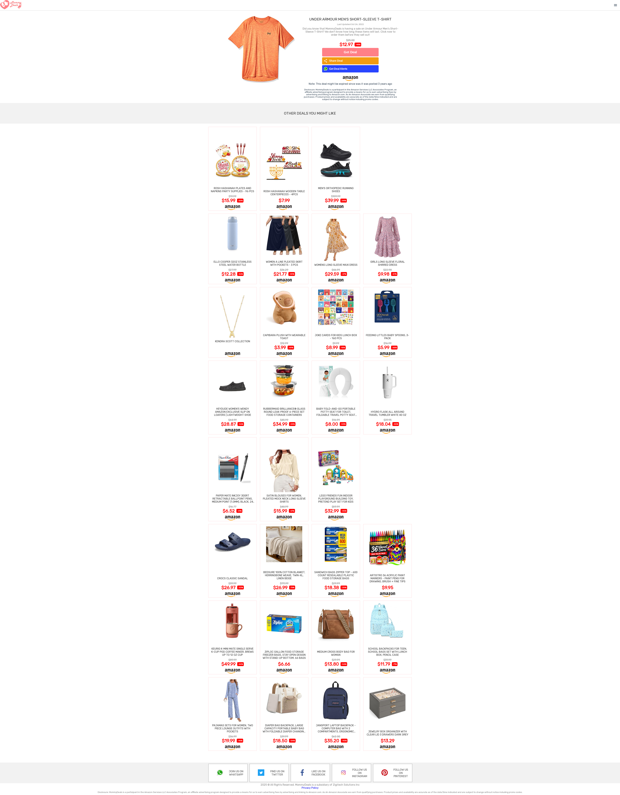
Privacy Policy (310, 787)
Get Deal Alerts (338, 68)
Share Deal (333, 61)
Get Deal (350, 52)
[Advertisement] (387, 168)
